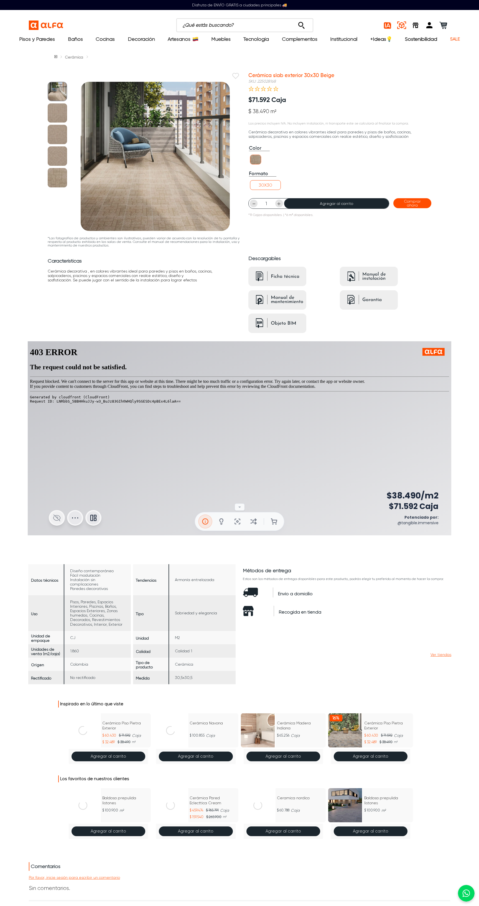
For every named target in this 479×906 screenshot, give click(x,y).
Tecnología (256, 39)
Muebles (221, 39)
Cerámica (74, 57)
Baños (75, 39)
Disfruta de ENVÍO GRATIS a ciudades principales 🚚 (239, 5)
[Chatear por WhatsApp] (466, 893)
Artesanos (179, 39)
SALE (455, 39)
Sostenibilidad (421, 39)
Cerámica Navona (206, 723)
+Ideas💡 (381, 39)
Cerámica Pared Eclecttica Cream (205, 800)
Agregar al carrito (336, 203)
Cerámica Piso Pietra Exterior (121, 725)
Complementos (299, 39)
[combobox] (244, 25)
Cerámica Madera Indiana (294, 725)
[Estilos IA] (388, 25)
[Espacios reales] (402, 25)
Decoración (141, 39)
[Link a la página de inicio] (56, 57)
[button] (429, 25)
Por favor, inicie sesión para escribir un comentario (74, 877)
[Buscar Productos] (301, 24)
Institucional (343, 39)
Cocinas (105, 39)
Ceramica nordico (293, 798)
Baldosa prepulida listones (119, 800)
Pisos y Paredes (37, 39)
